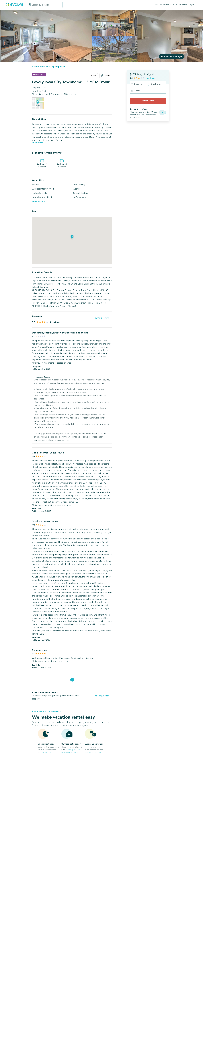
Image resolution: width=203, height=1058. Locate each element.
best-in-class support (94, 752)
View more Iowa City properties (49, 67)
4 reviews (150, 78)
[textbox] (44, 5)
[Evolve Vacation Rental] (14, 6)
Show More (37, 143)
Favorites (183, 5)
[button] (148, 91)
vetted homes (48, 752)
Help (175, 5)
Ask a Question (102, 696)
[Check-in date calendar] (132, 84)
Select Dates (148, 101)
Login (191, 5)
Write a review (102, 318)
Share (107, 76)
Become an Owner (163, 5)
